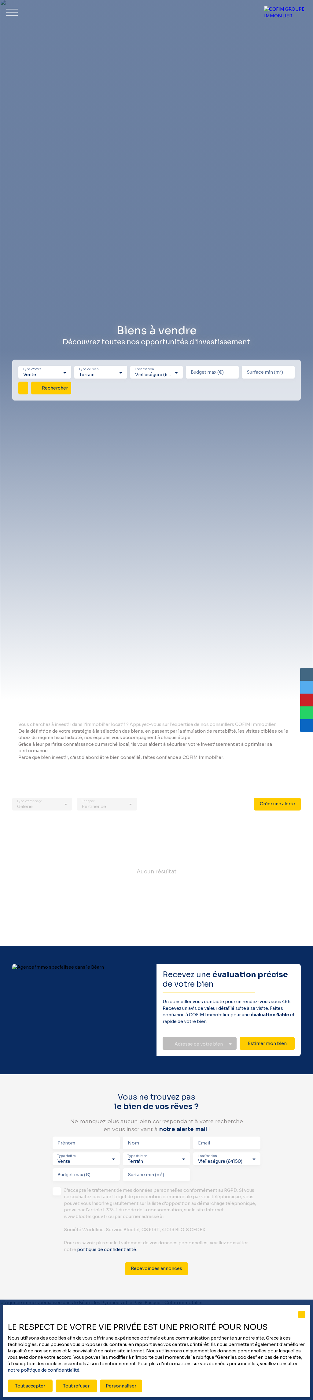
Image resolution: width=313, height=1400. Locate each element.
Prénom (66, 1143)
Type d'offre (32, 370)
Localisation (144, 370)
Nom (133, 1143)
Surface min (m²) (265, 372)
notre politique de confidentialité (43, 1370)
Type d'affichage (29, 801)
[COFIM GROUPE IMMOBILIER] (285, 12)
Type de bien (88, 370)
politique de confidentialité (106, 1249)
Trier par (88, 801)
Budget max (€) (207, 372)
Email (204, 1143)
